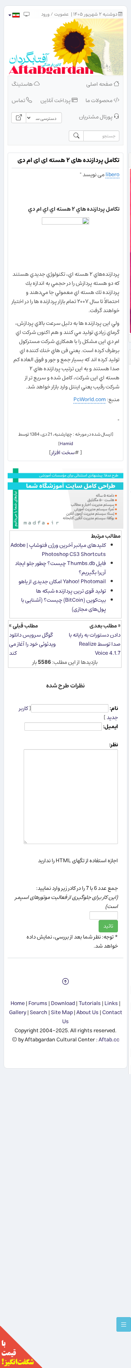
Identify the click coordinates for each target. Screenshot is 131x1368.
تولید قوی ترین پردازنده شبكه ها (71, 591)
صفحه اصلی (100, 84)
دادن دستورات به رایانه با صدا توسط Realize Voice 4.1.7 (94, 644)
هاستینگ (23, 84)
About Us (87, 1012)
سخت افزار (63, 452)
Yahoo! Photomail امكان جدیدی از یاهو (62, 581)
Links (111, 1003)
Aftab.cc (109, 1040)
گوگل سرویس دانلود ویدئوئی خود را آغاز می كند (32, 644)
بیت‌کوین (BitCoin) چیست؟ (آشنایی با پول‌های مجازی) (63, 604)
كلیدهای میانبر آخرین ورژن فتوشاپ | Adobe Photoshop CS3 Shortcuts (58, 549)
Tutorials (90, 1003)
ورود (45, 14)
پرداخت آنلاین (56, 100)
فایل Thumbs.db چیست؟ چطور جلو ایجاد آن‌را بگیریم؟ (60, 567)
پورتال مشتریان (96, 117)
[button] (14, 15)
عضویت (61, 14)
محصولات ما (100, 100)
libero (112, 174)
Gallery (17, 1012)
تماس (19, 100)
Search (38, 1012)
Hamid (66, 444)
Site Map (62, 1012)
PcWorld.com (90, 399)
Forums (37, 1003)
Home (18, 1003)
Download (63, 1003)
